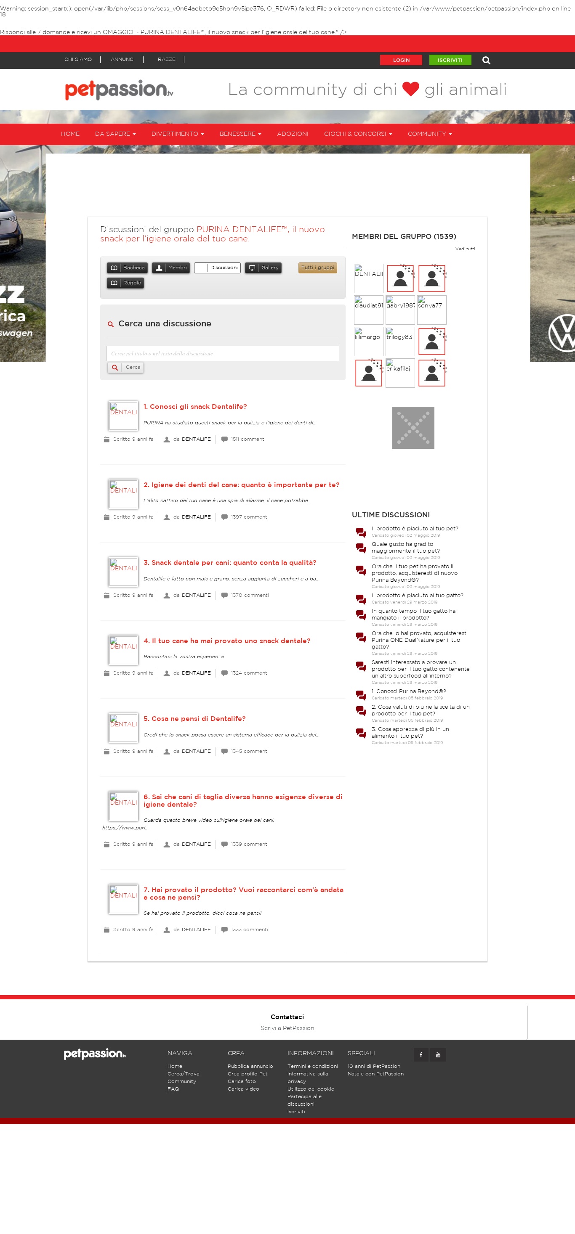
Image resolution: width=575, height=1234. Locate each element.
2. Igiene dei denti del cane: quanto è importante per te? (242, 485)
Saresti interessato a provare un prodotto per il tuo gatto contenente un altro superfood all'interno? (421, 669)
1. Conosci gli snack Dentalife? (195, 407)
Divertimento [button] (176, 134)
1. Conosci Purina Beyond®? (409, 691)
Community (182, 1081)
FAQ (173, 1089)
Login (401, 60)
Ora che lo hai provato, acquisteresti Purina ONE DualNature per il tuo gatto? (420, 640)
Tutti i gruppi (317, 267)
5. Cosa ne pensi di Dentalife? (195, 719)
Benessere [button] (238, 134)
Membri (177, 267)
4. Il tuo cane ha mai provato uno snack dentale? (227, 641)
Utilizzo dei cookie (311, 1089)
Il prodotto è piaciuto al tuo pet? (415, 529)
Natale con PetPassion (376, 1074)
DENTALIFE (196, 439)
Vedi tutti (465, 249)
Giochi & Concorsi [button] (356, 134)
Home (70, 134)
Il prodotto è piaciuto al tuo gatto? (417, 595)
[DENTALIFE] (123, 416)
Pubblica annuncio (250, 1066)
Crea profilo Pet (248, 1074)
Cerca (132, 367)
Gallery (270, 267)
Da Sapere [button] (113, 134)
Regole (132, 283)
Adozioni (293, 134)
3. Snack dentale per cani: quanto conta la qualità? (230, 563)
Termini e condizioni (313, 1066)
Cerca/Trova (184, 1074)
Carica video (243, 1089)
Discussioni (224, 267)
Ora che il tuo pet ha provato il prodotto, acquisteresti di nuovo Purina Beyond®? (415, 573)
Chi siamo (78, 59)
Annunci (123, 59)
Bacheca (134, 267)
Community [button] (428, 134)
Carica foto (242, 1081)
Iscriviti (450, 60)
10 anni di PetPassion (374, 1066)
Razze (167, 59)
